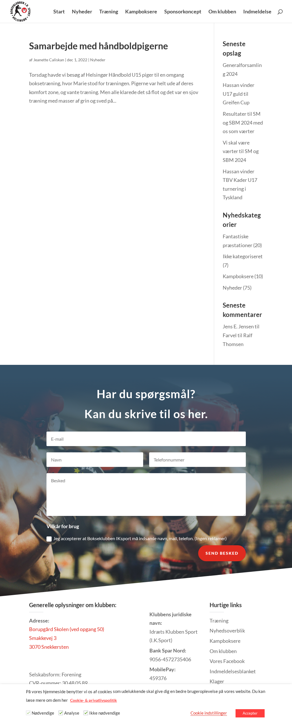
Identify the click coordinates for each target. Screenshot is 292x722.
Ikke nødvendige (104, 713)
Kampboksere (141, 12)
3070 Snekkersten (49, 647)
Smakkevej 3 (42, 638)
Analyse (71, 713)
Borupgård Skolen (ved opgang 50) (66, 629)
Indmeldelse (257, 12)
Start (59, 12)
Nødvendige (43, 713)
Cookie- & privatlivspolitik (93, 700)
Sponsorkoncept (182, 12)
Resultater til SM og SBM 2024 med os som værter (243, 122)
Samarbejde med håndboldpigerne (98, 45)
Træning (108, 12)
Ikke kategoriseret (243, 256)
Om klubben (222, 12)
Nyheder (82, 12)
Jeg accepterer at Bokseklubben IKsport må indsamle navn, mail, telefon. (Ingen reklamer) (140, 538)
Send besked (222, 553)
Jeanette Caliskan (48, 59)
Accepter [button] (250, 713)
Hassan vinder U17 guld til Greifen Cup (238, 93)
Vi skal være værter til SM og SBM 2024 (241, 151)
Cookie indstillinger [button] (208, 713)
